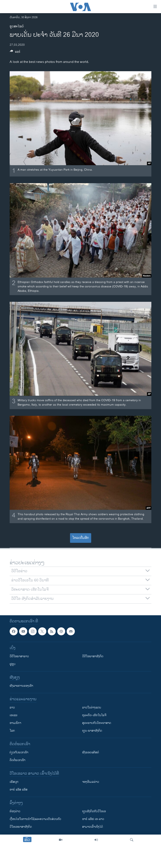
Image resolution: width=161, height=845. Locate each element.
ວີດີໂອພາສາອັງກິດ (92, 656)
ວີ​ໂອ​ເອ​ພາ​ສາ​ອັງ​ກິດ (21, 827)
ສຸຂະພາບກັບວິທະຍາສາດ (96, 723)
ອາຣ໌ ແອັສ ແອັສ (18, 790)
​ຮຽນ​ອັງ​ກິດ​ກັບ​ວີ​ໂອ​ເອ (94, 811)
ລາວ (12, 707)
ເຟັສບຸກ (14, 782)
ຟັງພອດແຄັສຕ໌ (90, 752)
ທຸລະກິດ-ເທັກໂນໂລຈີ (94, 715)
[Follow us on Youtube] (23, 631)
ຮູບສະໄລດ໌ (17, 26)
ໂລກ (12, 731)
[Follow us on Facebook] (14, 631)
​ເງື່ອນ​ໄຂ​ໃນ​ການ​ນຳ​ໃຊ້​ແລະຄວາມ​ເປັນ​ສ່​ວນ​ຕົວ (35, 819)
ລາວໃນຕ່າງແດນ (91, 707)
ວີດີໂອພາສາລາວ (19, 656)
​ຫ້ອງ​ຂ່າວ (15, 811)
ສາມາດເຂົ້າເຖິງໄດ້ (92, 827)
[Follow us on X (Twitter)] (42, 631)
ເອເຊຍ (13, 715)
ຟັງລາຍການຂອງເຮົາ (21, 686)
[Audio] (96, 840)
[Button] (15, 52)
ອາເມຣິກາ (15, 723)
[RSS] (52, 631)
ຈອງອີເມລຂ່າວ (90, 782)
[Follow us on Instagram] (33, 631)
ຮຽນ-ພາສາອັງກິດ (92, 731)
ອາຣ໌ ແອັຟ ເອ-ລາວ (93, 819)
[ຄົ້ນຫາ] (131, 840)
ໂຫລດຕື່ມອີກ (80, 538)
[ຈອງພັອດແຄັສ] (71, 631)
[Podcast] (61, 631)
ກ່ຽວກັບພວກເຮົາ (19, 752)
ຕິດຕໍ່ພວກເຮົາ (17, 760)
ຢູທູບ (13, 664)
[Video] (60, 840)
